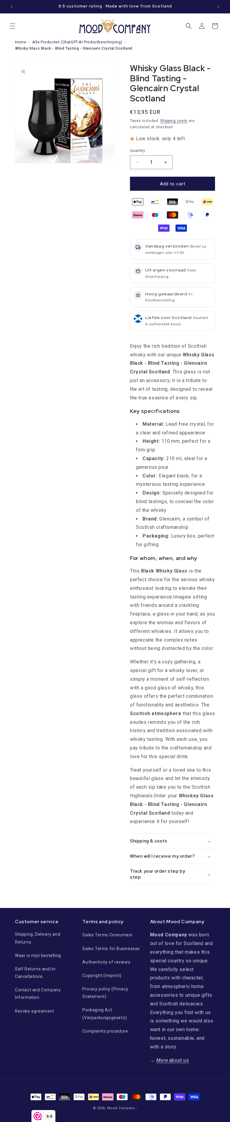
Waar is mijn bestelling (38, 955)
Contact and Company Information (37, 993)
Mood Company (121, 1108)
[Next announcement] (218, 6)
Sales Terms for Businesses (111, 948)
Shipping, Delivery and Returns (37, 938)
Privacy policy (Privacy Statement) (105, 993)
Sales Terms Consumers (107, 934)
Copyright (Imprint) (101, 975)
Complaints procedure (105, 1031)
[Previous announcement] (11, 6)
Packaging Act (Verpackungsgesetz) (104, 1013)
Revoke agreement (34, 1011)
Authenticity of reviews (106, 962)
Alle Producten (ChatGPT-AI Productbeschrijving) (77, 42)
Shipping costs (173, 121)
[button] (12, 26)
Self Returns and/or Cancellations (35, 973)
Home (20, 42)
